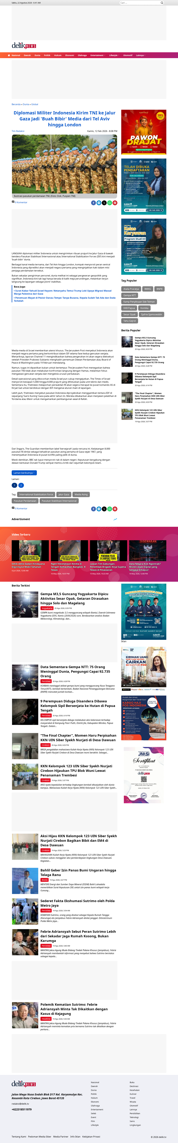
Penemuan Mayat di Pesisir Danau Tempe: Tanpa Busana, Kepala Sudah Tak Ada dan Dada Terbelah (65, 299)
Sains (132, 1121)
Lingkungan (135, 1125)
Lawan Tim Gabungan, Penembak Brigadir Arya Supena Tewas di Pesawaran (108, 566)
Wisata (133, 1101)
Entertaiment (97, 55)
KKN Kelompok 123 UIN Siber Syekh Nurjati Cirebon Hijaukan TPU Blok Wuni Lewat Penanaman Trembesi (150, 414)
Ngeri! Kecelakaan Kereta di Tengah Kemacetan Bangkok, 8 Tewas (68, 566)
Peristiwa (46, 681)
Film (93, 1121)
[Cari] (162, 3)
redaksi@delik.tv (20, 1103)
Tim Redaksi (18, 131)
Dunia (37, 55)
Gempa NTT (129, 295)
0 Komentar (20, 202)
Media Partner (60, 1136)
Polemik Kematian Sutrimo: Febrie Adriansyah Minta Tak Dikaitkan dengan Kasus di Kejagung (74, 1009)
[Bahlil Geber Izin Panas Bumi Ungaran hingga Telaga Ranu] (25, 881)
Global (34, 104)
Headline (46, 1018)
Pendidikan (135, 1113)
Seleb (93, 1113)
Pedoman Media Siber (39, 1136)
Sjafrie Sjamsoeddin (151, 314)
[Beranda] (9, 55)
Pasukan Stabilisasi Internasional (59, 500)
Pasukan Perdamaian (25, 500)
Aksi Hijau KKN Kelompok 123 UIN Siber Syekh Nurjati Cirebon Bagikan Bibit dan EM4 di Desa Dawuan (78, 840)
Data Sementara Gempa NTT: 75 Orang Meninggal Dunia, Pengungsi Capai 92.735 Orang (150, 360)
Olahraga (82, 55)
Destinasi (134, 1086)
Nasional (16, 55)
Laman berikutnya (23, 472)
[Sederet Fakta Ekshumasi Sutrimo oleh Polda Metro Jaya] (25, 911)
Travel (132, 1098)
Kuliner (133, 1094)
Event (93, 1117)
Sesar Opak (129, 314)
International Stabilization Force (36, 494)
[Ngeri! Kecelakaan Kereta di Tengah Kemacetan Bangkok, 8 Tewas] (69, 550)
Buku (132, 1082)
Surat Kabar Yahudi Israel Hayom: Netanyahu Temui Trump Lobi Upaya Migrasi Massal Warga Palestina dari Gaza (63, 292)
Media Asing (81, 494)
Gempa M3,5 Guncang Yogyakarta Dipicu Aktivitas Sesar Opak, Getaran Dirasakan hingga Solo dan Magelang (149, 341)
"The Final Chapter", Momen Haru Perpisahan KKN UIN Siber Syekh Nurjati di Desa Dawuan (150, 396)
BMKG (147, 288)
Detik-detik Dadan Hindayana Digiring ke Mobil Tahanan (28, 565)
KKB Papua (129, 308)
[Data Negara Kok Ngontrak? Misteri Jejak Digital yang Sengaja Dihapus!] (147, 550)
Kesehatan (135, 1090)
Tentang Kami (19, 1136)
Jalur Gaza (64, 494)
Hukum (57, 55)
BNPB (159, 288)
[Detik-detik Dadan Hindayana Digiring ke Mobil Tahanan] (30, 550)
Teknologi (134, 1117)
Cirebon (45, 745)
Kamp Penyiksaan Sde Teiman (139, 301)
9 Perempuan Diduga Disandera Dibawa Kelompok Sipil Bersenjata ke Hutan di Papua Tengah (150, 378)
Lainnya (140, 55)
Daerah (27, 55)
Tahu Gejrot (129, 320)
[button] (98, 55)
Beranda (16, 104)
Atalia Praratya (131, 288)
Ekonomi (69, 55)
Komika (144, 308)
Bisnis (44, 880)
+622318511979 (22, 1109)
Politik (47, 55)
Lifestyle (113, 55)
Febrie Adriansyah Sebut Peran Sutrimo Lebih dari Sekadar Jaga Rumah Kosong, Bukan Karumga (78, 936)
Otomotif (127, 55)
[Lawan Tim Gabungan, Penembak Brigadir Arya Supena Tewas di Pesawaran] (108, 550)
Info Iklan (75, 1136)
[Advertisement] (89, 25)
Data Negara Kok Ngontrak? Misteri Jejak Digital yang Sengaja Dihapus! (145, 566)
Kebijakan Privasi (91, 1136)
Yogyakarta (47, 608)
